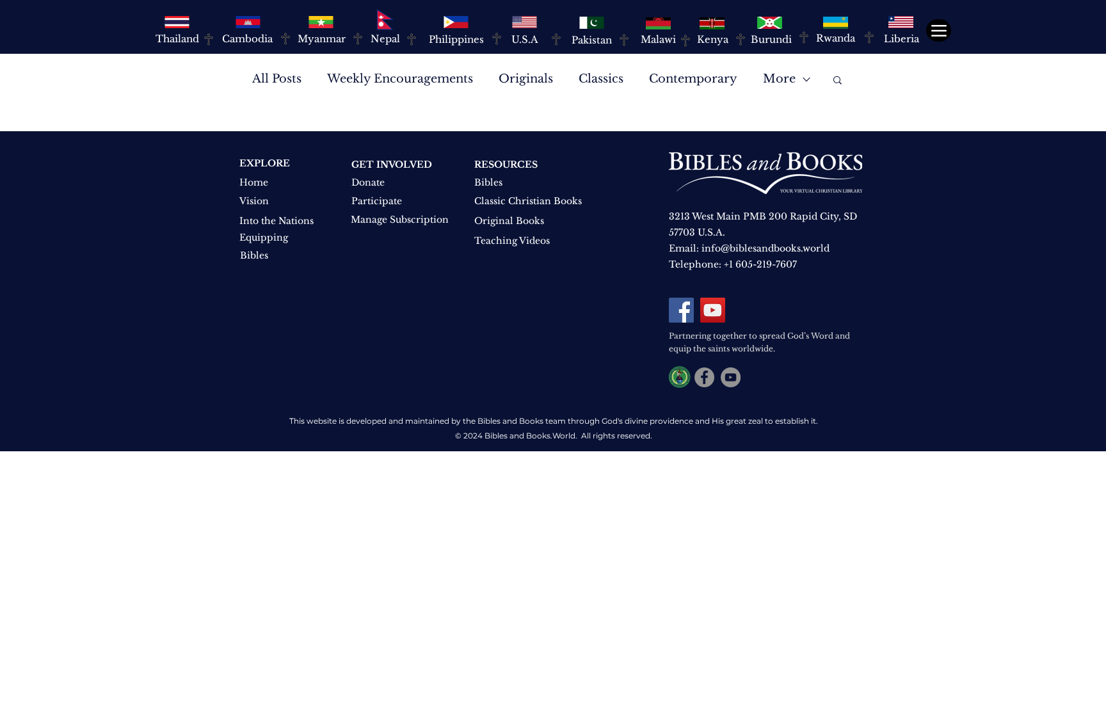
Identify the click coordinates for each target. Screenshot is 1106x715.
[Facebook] (681, 310)
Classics (601, 79)
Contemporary (693, 79)
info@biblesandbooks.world (765, 248)
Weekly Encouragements (400, 79)
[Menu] (938, 30)
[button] (837, 81)
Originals (526, 79)
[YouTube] (712, 310)
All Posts (276, 79)
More (779, 79)
